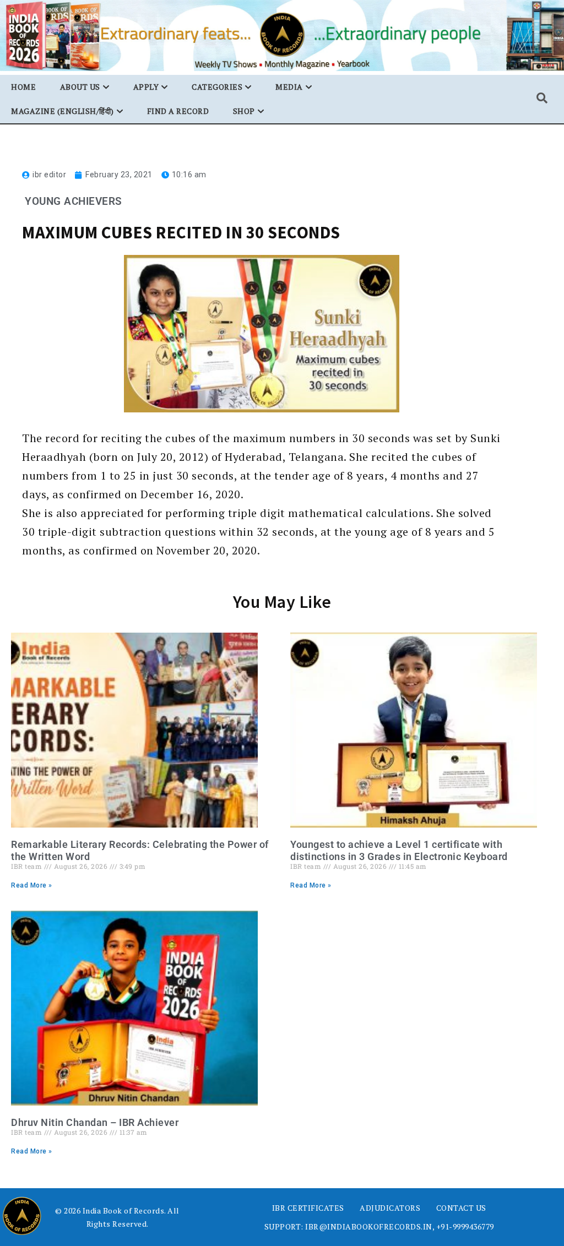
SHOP (244, 111)
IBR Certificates (308, 1208)
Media (289, 86)
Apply (146, 86)
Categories (217, 86)
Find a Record (178, 111)
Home (23, 86)
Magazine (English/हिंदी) (62, 111)
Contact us (461, 1208)
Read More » (31, 885)
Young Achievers (73, 201)
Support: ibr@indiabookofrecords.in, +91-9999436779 (379, 1226)
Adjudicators (390, 1208)
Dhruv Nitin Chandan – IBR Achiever (94, 1122)
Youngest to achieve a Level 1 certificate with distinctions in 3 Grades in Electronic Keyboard (399, 850)
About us (80, 86)
